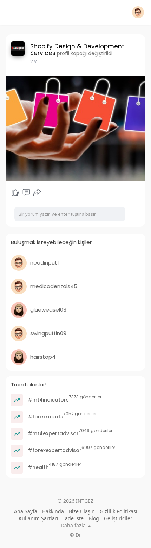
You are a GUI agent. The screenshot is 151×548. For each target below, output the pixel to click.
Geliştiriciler (118, 518)
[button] (138, 12)
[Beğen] (15, 192)
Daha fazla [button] (74, 525)
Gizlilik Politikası (118, 511)
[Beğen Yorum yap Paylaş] (26, 192)
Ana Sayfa (25, 511)
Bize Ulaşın (82, 511)
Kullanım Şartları (38, 518)
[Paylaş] (37, 192)
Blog (93, 518)
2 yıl (34, 61)
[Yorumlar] (26, 192)
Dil (78, 535)
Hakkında (53, 511)
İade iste (73, 518)
